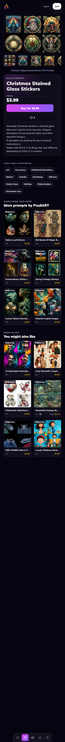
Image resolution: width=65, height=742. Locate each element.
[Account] (39, 737)
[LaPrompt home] (6, 6)
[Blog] (32, 737)
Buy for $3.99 (30, 108)
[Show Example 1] (23, 61)
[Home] (18, 737)
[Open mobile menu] (47, 737)
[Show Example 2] (36, 61)
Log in (46, 6)
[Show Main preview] (9, 60)
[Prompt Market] (25, 737)
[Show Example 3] (49, 61)
